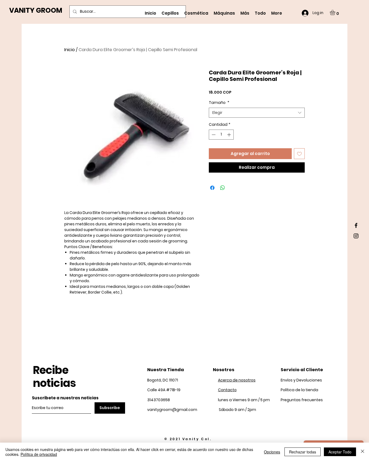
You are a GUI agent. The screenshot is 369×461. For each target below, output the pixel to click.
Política (299, 390)
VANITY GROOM (35, 10)
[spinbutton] (221, 134)
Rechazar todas (302, 452)
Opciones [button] (272, 452)
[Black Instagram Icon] (356, 236)
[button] (335, 12)
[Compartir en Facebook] (212, 188)
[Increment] (229, 134)
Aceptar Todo (339, 452)
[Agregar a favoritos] (299, 153)
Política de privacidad (39, 454)
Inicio (69, 50)
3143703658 (158, 400)
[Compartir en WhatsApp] (222, 188)
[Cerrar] (362, 452)
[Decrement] (213, 134)
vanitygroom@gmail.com (172, 409)
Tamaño (219, 102)
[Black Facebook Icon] (356, 225)
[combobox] (257, 113)
